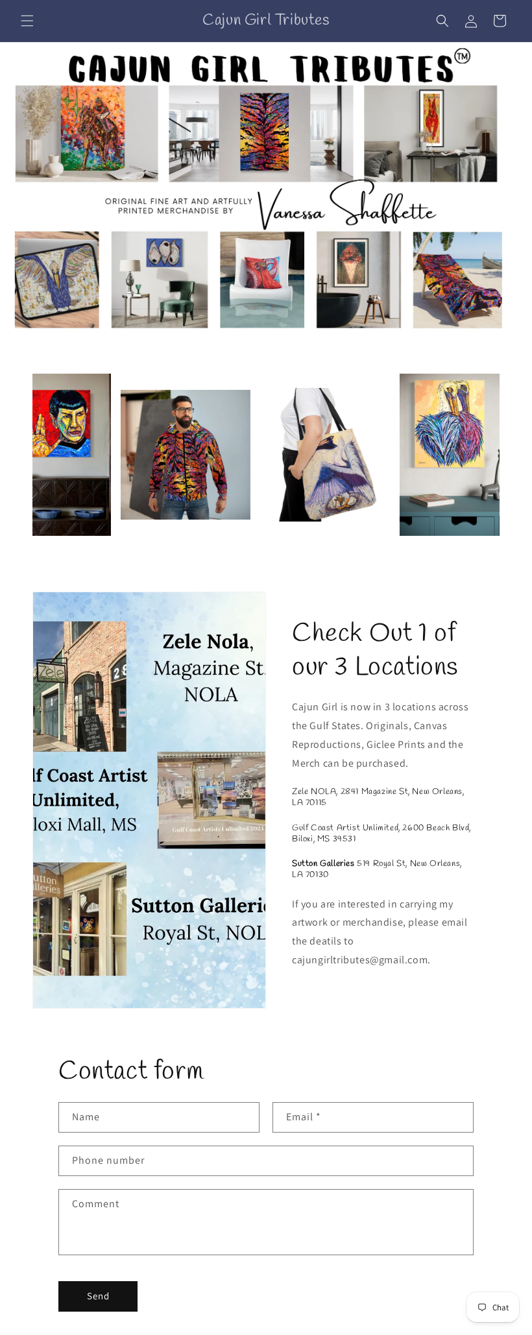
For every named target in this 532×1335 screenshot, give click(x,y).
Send (98, 1296)
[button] (27, 20)
